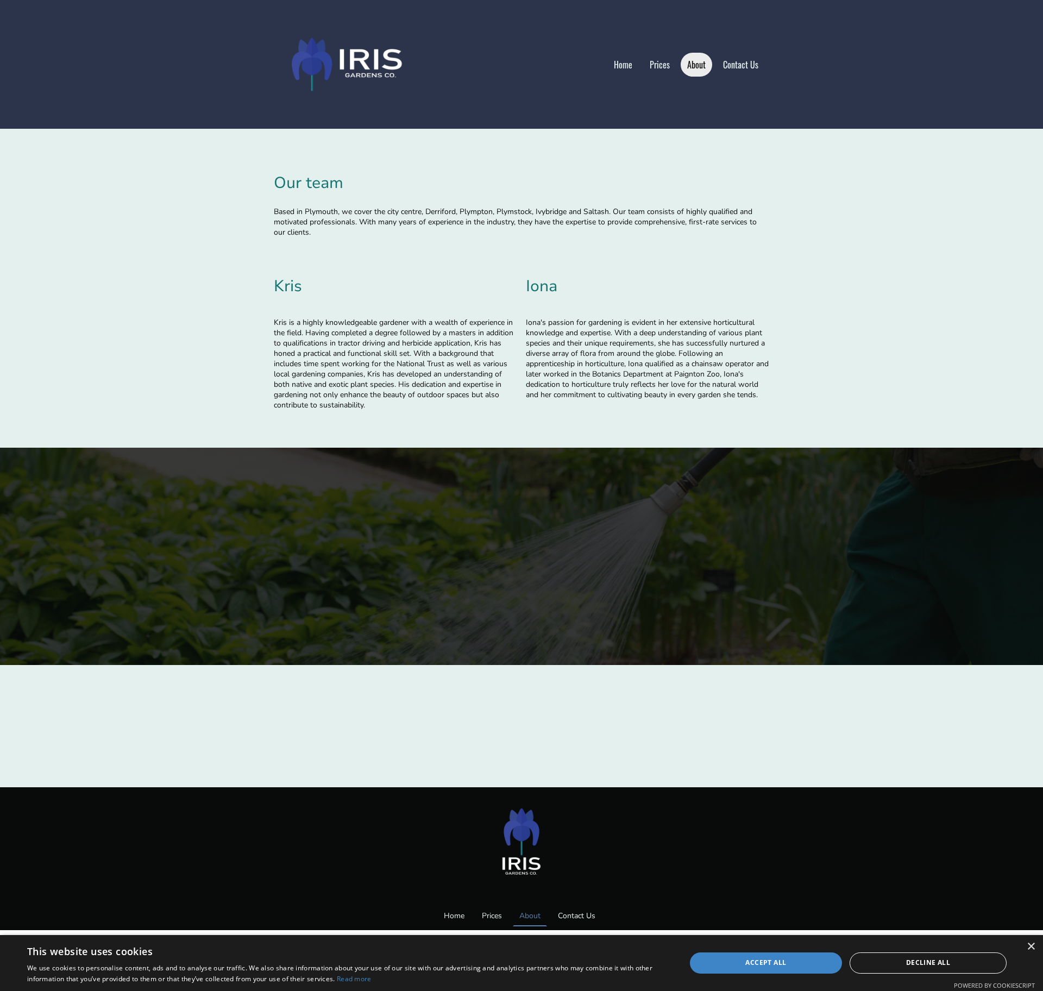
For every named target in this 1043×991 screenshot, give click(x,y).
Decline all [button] (928, 962)
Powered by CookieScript (994, 985)
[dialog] (521, 963)
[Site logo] (353, 64)
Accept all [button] (765, 962)
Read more (354, 978)
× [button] (1031, 947)
